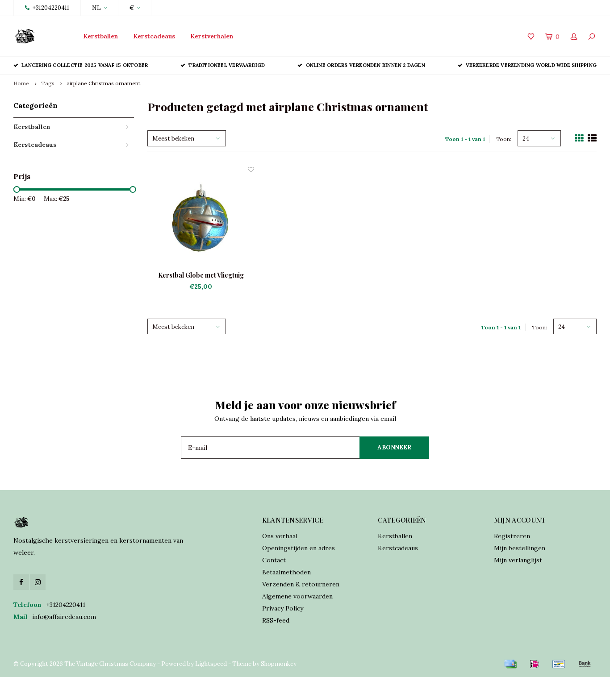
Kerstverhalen (211, 36)
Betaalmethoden (286, 572)
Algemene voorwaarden (297, 596)
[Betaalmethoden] (510, 664)
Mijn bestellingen (519, 548)
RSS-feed (275, 620)
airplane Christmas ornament (103, 83)
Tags (47, 83)
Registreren (512, 536)
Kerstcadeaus (154, 36)
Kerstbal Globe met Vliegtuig (201, 275)
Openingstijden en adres (298, 548)
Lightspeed (211, 664)
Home (21, 83)
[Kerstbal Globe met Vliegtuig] (201, 218)
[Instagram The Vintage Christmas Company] (38, 582)
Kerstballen (100, 36)
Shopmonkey (279, 664)
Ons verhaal (279, 536)
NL (96, 8)
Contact (274, 560)
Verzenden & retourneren (300, 584)
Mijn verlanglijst (518, 560)
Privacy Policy (282, 608)
